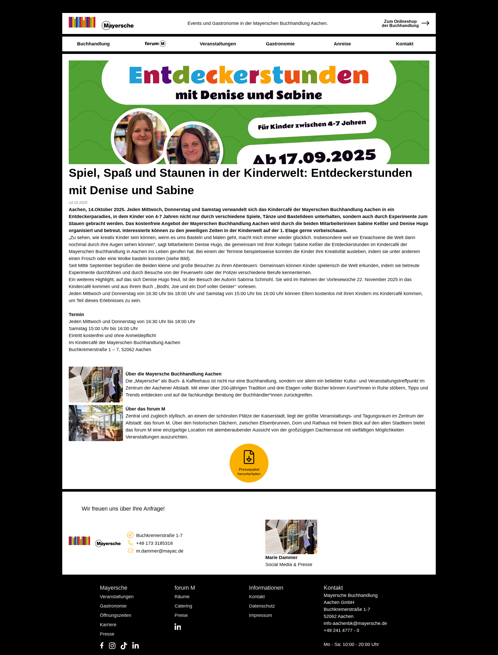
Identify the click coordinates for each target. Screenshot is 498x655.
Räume (182, 596)
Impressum (260, 615)
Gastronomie (113, 606)
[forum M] (156, 44)
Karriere (108, 624)
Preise (181, 615)
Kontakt (257, 596)
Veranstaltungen (117, 596)
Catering (183, 606)
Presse (107, 634)
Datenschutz (262, 606)
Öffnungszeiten (115, 615)
